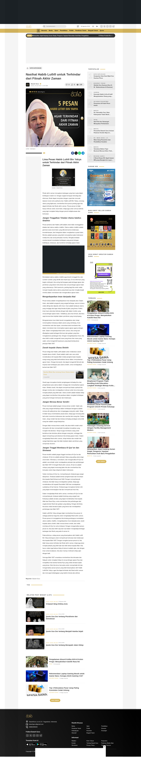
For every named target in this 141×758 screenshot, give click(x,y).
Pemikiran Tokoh (80, 30)
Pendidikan (63, 30)
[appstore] (31, 745)
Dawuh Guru (35, 84)
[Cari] (44, 26)
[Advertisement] (70, 12)
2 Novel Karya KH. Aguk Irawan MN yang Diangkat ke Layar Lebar (104, 159)
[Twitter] (104, 26)
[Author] (28, 84)
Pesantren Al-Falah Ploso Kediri (102, 104)
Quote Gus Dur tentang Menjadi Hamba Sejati (64, 631)
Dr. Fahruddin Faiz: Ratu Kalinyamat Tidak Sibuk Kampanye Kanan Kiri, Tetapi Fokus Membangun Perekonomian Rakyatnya (103, 114)
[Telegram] (113, 26)
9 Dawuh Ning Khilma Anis (57, 604)
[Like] (67, 84)
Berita (51, 30)
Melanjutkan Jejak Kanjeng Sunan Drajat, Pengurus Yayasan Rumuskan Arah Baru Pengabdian (60, 35)
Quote (102, 30)
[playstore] (42, 745)
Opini (56, 30)
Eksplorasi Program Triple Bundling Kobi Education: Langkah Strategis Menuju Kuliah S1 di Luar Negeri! (100, 383)
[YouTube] (110, 26)
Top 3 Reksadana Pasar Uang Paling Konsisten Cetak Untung (64, 689)
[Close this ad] (104, 746)
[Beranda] (38, 31)
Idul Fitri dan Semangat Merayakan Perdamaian (101, 122)
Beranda (44, 30)
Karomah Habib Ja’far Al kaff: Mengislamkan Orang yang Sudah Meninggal (103, 95)
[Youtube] (37, 735)
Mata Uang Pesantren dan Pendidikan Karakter (102, 141)
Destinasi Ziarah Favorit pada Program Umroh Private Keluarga (100, 406)
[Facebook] (101, 26)
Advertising (54, 678)
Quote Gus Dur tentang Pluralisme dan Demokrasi (62, 618)
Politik (71, 30)
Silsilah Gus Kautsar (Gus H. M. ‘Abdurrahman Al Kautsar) (103, 86)
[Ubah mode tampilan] (93, 26)
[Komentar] (72, 84)
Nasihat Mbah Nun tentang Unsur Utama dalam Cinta (58, 373)
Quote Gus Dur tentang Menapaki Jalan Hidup (64, 645)
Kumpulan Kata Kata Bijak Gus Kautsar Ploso (104, 77)
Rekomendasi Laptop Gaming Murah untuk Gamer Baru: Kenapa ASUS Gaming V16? (66, 675)
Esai (50, 664)
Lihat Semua (55, 700)
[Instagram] (107, 26)
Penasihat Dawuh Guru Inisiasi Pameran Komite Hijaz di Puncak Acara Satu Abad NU (104, 132)
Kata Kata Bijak (35, 68)
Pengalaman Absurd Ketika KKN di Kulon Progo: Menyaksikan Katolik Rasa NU (66, 660)
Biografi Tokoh (93, 30)
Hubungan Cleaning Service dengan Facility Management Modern (99, 428)
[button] (78, 26)
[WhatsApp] (79, 153)
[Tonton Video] (97, 26)
